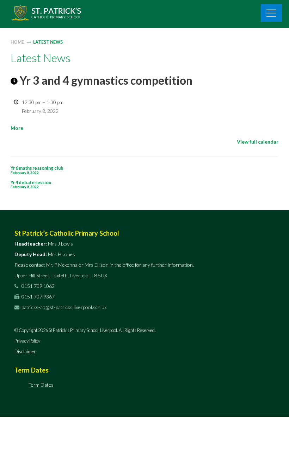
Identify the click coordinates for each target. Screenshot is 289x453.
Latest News (48, 42)
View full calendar (257, 142)
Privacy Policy (27, 341)
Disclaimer (25, 351)
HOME (17, 42)
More (17, 128)
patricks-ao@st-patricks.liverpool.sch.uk (64, 307)
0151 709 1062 (37, 286)
